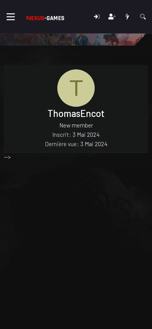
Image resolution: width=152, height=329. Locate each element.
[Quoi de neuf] (127, 16)
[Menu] (11, 16)
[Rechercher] (142, 16)
